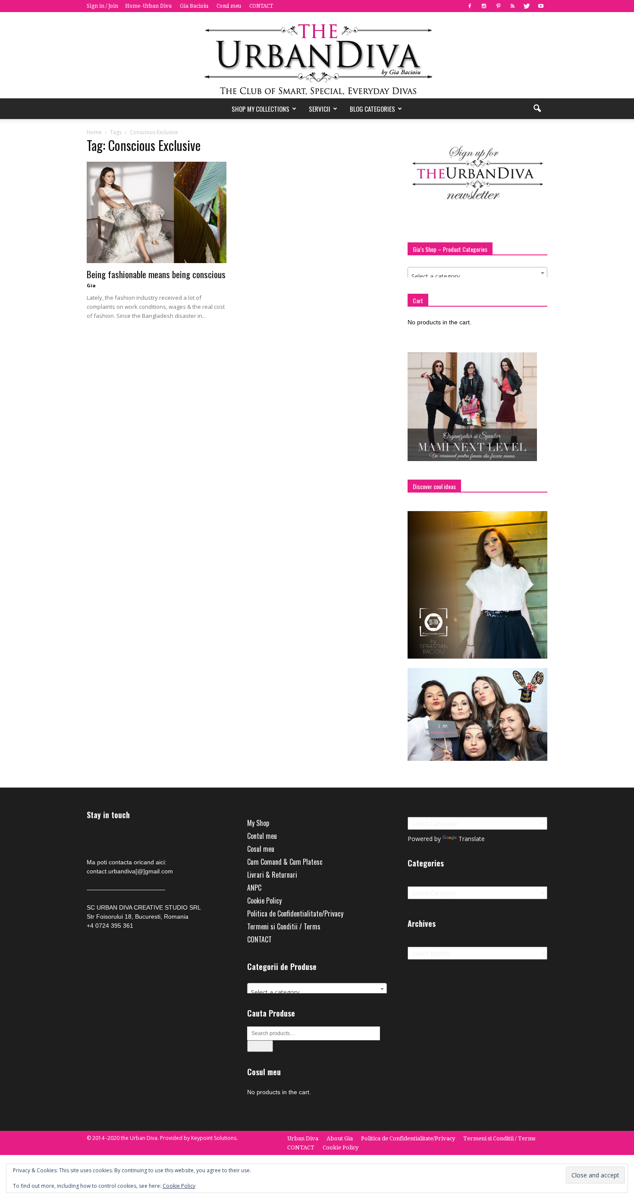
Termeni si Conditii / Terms (283, 926)
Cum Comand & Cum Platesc (285, 862)
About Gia (339, 1138)
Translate (471, 839)
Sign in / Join (102, 6)
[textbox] (477, 276)
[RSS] (512, 6)
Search (260, 1046)
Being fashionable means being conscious (156, 274)
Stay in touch (108, 815)
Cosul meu (229, 6)
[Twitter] (526, 6)
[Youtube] (540, 6)
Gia (91, 285)
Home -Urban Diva (148, 6)
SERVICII (319, 108)
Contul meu (262, 836)
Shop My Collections (260, 108)
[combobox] (477, 273)
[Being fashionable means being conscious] (156, 212)
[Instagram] (483, 6)
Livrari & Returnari (272, 874)
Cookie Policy (264, 900)
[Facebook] (469, 6)
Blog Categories (372, 108)
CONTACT (261, 6)
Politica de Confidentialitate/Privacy (295, 913)
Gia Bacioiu (194, 6)
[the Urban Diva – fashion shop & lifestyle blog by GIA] (317, 55)
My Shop (258, 823)
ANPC (254, 887)
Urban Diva (302, 1138)
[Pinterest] (498, 6)
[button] (537, 108)
